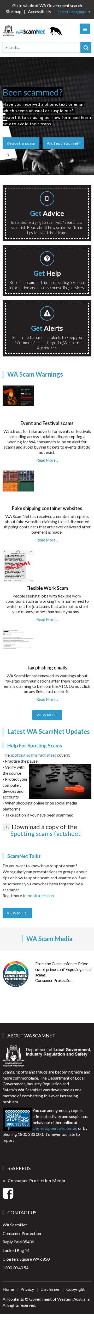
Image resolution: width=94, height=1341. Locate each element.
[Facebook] (8, 1196)
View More (47, 715)
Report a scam (21, 143)
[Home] (34, 29)
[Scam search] (47, 199)
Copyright (75, 1289)
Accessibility (39, 11)
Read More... (47, 460)
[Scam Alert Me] (47, 314)
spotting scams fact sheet (33, 754)
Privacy (27, 1289)
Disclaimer (50, 1289)
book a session (40, 895)
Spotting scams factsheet (45, 833)
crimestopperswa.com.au (54, 1128)
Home (8, 1289)
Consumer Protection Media (36, 1180)
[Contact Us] (47, 259)
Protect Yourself (63, 143)
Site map (13, 11)
